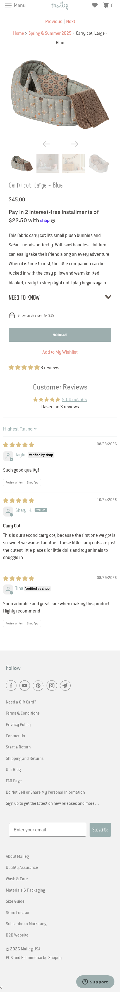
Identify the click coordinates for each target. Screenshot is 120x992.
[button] (24, 368)
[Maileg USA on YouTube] (25, 686)
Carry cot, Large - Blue (36, 185)
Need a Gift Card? (21, 702)
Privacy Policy (18, 724)
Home (18, 33)
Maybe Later (30, 984)
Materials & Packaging (25, 890)
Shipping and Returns (25, 758)
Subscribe (100, 830)
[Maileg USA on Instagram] (53, 686)
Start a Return (18, 747)
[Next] (74, 143)
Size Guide (15, 901)
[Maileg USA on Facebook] (12, 686)
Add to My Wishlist (60, 352)
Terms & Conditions (23, 713)
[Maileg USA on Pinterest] (39, 686)
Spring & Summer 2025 (49, 33)
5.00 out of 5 (74, 399)
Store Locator (18, 912)
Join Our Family (29, 975)
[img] (18, 445)
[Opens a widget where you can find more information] (95, 982)
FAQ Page (14, 780)
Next (70, 21)
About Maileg (17, 856)
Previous (53, 21)
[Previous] (45, 143)
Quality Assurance (22, 867)
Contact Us (15, 735)
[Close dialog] (113, 921)
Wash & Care (17, 878)
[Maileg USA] (60, 5)
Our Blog (13, 769)
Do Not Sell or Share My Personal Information (45, 792)
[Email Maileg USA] (66, 686)
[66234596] (60, 95)
